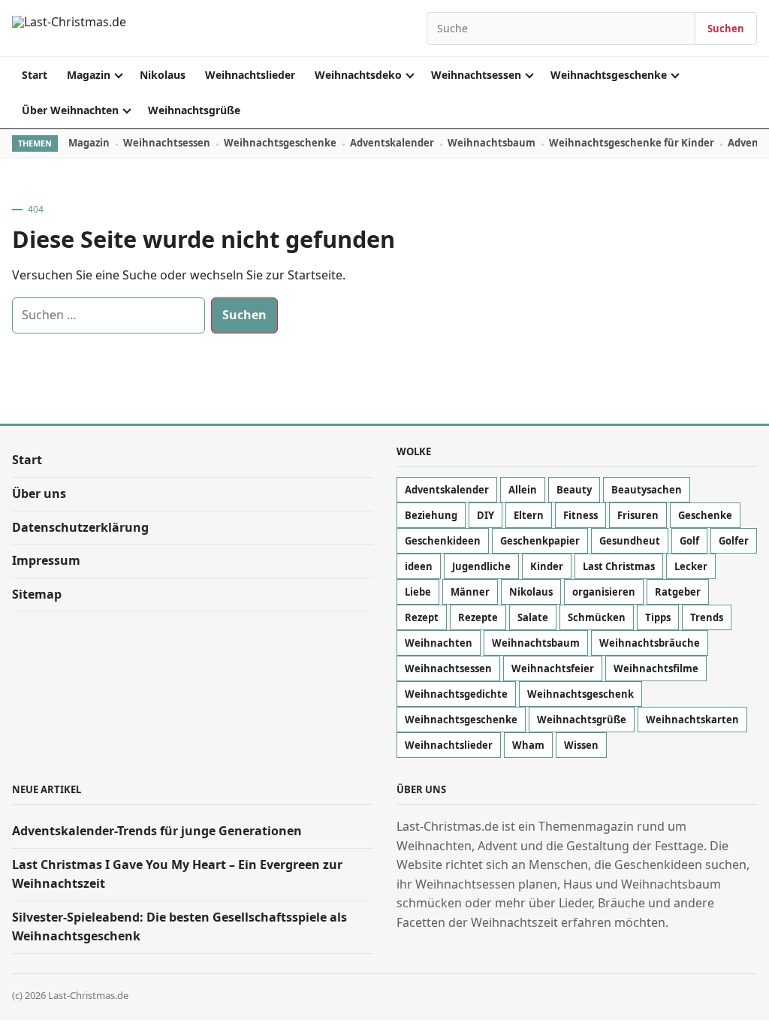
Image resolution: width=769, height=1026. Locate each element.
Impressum (46, 560)
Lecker (690, 566)
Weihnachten (438, 643)
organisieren (603, 592)
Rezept (422, 617)
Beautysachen (646, 489)
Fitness (580, 515)
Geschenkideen (443, 541)
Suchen (725, 28)
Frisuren (638, 515)
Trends (706, 617)
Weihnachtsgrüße (194, 110)
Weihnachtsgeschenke (608, 75)
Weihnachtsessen (476, 75)
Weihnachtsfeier (552, 668)
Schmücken (597, 617)
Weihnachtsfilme (656, 668)
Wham (528, 745)
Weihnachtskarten (692, 719)
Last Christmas (619, 566)
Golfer (734, 541)
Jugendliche (481, 566)
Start (34, 75)
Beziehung (431, 515)
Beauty (574, 489)
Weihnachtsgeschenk (580, 694)
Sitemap (37, 594)
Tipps (658, 617)
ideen (419, 566)
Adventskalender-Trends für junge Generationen (157, 830)
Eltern (529, 515)
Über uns (39, 493)
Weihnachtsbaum (491, 142)
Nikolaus (162, 75)
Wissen (581, 745)
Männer (470, 592)
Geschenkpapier (540, 541)
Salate (532, 617)
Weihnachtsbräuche (649, 643)
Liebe (418, 592)
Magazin (88, 75)
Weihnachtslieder (250, 75)
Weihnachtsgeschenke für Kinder (631, 142)
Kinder (546, 566)
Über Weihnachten (70, 110)
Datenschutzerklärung (80, 527)
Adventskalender (392, 142)
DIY (485, 515)
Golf (689, 541)
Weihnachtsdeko (358, 75)
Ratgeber (678, 592)
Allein (522, 489)
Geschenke (705, 515)
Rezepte (478, 617)
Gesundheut (629, 541)
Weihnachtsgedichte (456, 694)
